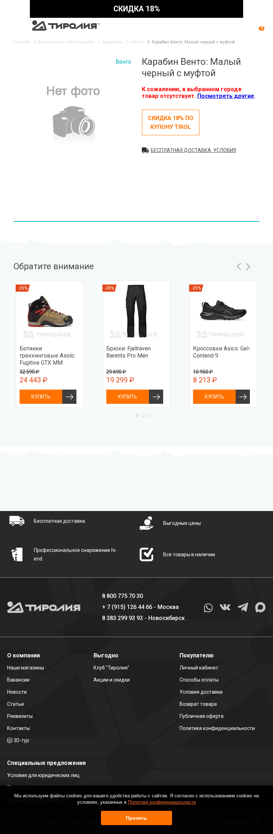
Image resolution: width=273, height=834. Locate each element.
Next (248, 266)
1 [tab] (137, 415)
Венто (123, 61)
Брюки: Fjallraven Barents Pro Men (128, 352)
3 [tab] (149, 415)
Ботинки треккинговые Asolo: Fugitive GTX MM (47, 355)
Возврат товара (198, 704)
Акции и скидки (111, 680)
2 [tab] (143, 415)
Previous (238, 266)
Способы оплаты (199, 680)
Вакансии (18, 680)
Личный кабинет (199, 668)
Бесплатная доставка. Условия (193, 150)
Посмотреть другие (225, 96)
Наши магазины (25, 668)
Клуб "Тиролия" (111, 668)
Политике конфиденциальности (162, 802)
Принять (136, 818)
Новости (17, 692)
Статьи (15, 704)
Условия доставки (201, 692)
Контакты (18, 728)
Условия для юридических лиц (43, 775)
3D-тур (21, 740)
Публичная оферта (202, 716)
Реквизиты (20, 716)
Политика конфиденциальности (217, 728)
